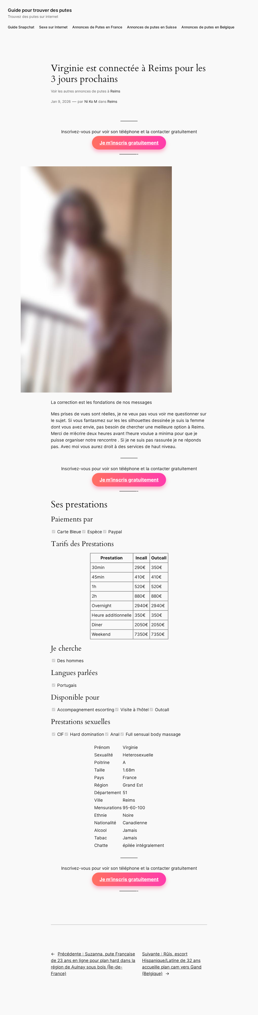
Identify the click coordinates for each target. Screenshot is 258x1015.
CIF (60, 734)
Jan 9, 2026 (61, 101)
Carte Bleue (68, 531)
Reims (115, 91)
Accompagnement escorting (85, 709)
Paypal (114, 531)
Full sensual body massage (152, 734)
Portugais (66, 685)
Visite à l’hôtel (134, 709)
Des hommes (70, 660)
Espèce (94, 531)
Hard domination (86, 734)
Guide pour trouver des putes (40, 10)
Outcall (161, 709)
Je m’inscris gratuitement (129, 143)
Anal (114, 734)
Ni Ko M (90, 101)
